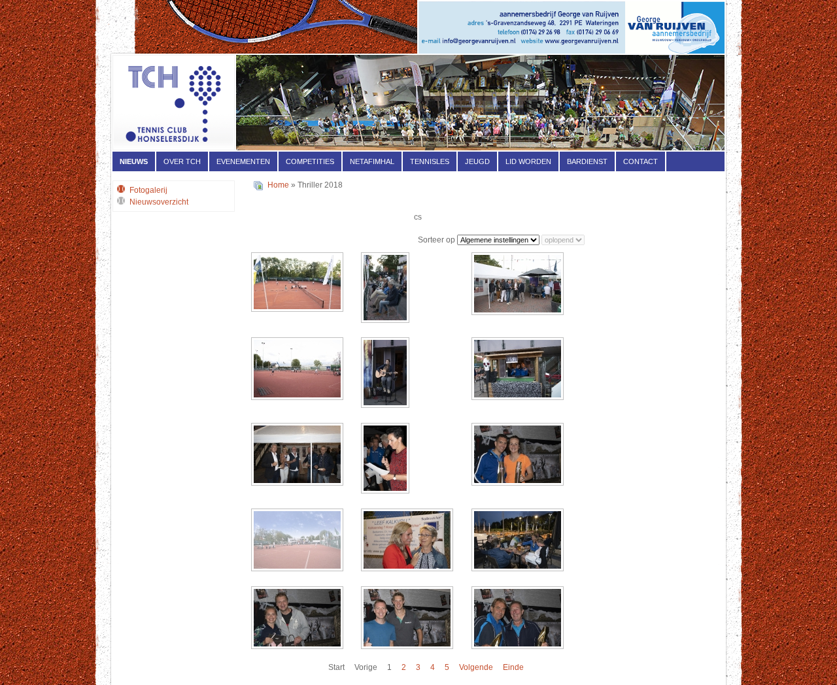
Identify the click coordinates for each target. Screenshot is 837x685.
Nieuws (134, 161)
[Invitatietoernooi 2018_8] (518, 455)
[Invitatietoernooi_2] (408, 541)
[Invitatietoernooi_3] (518, 541)
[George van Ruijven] (571, 51)
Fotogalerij (148, 190)
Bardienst (587, 161)
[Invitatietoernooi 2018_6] (298, 455)
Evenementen (243, 161)
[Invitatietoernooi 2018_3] (298, 370)
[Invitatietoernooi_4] (298, 619)
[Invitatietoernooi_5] (408, 619)
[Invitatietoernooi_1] (298, 541)
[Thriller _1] (298, 283)
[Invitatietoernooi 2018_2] (518, 285)
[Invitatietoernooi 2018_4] (386, 373)
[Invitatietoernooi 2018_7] (386, 459)
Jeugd (477, 161)
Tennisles (429, 161)
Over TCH (182, 161)
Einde (513, 667)
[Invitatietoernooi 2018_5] (518, 370)
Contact (640, 161)
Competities (310, 161)
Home (278, 185)
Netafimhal (372, 161)
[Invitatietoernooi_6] (518, 619)
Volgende (476, 667)
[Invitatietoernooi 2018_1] (386, 289)
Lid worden (528, 161)
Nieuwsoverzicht (158, 202)
